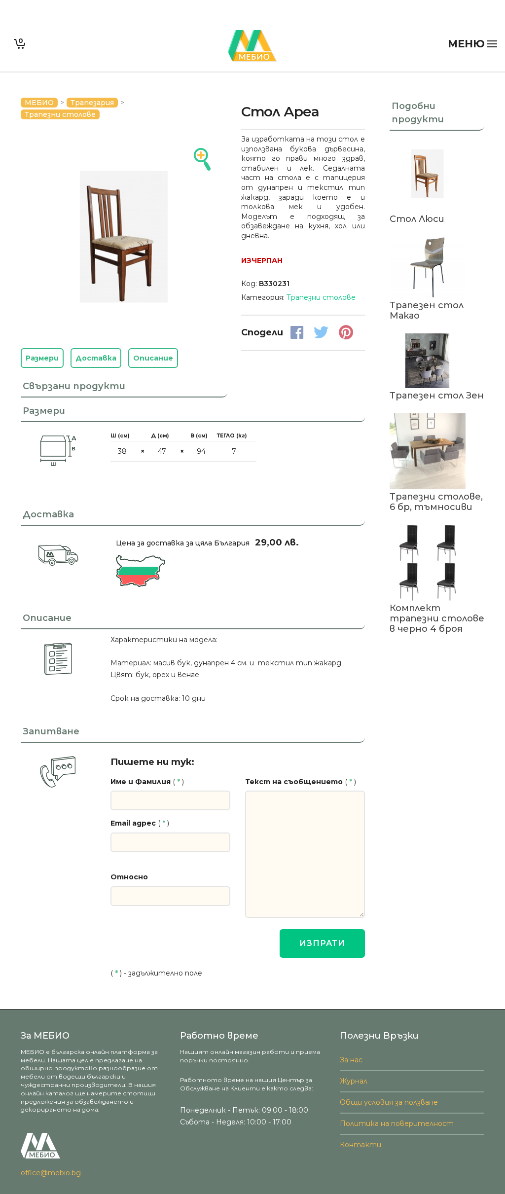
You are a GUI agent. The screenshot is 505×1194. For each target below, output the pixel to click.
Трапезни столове (60, 114)
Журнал (353, 1081)
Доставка (95, 358)
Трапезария (92, 102)
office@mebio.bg (51, 1172)
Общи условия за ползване (389, 1102)
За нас (351, 1059)
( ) (147, 781)
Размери (42, 358)
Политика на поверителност (397, 1123)
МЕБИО (39, 102)
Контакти (360, 1144)
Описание (153, 358)
